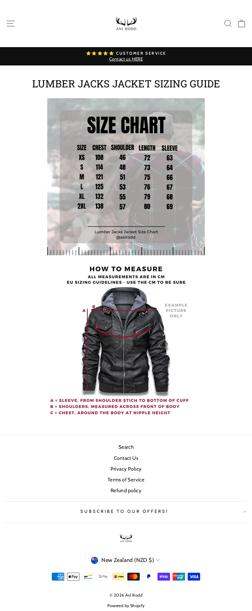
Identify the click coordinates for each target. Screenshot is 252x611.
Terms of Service (126, 479)
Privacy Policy (126, 469)
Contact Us (126, 458)
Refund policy (126, 490)
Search (126, 447)
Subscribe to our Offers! (124, 511)
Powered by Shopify (125, 605)
